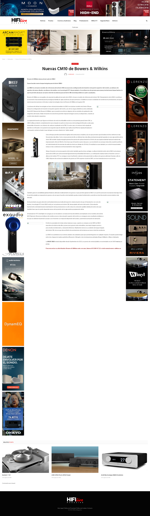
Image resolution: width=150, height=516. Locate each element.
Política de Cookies (81, 508)
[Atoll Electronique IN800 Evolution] (124, 459)
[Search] (146, 21)
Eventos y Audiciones (64, 20)
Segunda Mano (104, 20)
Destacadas (75, 63)
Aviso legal (60, 508)
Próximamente (83, 20)
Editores (115, 20)
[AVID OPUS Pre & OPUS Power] (75, 459)
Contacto (89, 508)
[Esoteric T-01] (25, 459)
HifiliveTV (94, 20)
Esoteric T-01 (6, 475)
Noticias (42, 20)
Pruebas (50, 20)
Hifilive (71, 74)
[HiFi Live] (19, 21)
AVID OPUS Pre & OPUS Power (61, 475)
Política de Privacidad (70, 508)
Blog (75, 20)
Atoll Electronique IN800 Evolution (112, 475)
